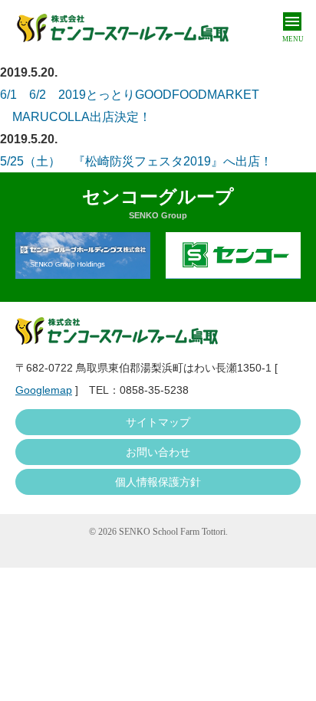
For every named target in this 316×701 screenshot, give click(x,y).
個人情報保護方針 (158, 482)
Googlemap (43, 390)
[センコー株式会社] (233, 256)
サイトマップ (158, 422)
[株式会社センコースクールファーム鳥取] (123, 28)
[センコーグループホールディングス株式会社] (82, 256)
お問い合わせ (158, 452)
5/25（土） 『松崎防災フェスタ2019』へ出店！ (136, 161)
